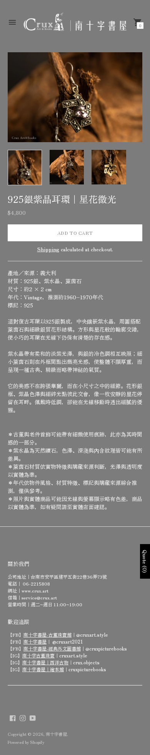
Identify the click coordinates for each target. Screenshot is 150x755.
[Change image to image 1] (25, 167)
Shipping (48, 249)
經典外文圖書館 (64, 648)
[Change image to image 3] (109, 167)
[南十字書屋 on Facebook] (13, 717)
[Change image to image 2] (67, 167)
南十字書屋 (35, 641)
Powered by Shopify (26, 742)
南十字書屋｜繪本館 (43, 669)
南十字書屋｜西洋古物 (45, 662)
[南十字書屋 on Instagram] (23, 717)
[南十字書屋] (75, 22)
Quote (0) (145, 561)
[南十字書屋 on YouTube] (33, 717)
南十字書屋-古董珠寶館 (47, 634)
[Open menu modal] (12, 22)
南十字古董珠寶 (38, 655)
